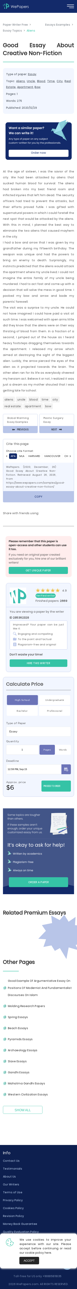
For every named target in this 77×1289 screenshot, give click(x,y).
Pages (47, 749)
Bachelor (22, 711)
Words (63, 749)
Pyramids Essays (20, 1039)
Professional (54, 711)
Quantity (12, 741)
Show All (23, 1110)
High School (22, 700)
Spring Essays (18, 1017)
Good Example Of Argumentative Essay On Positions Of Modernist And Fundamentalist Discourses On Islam (40, 988)
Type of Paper (16, 723)
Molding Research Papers (26, 1006)
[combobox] (38, 732)
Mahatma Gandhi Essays (26, 1083)
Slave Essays (17, 1061)
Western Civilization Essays (28, 1094)
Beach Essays (18, 1028)
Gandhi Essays (19, 1072)
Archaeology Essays (23, 1050)
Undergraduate (54, 700)
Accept (29, 1260)
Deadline (12, 760)
